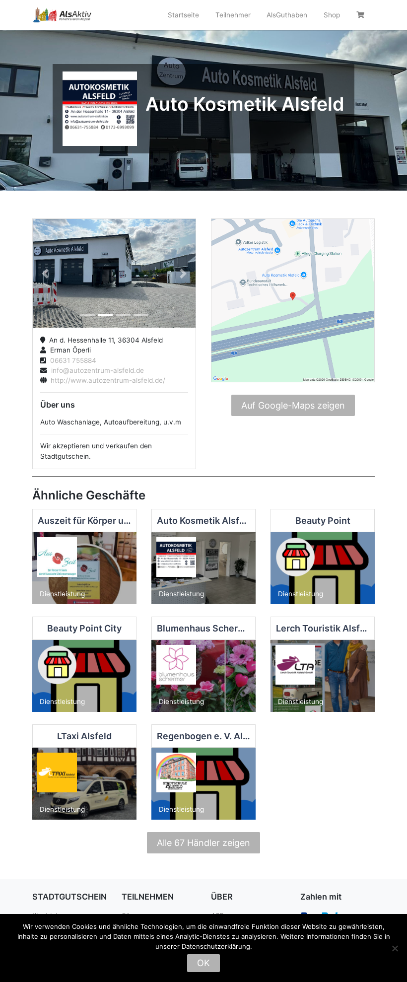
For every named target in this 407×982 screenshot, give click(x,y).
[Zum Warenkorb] (361, 14)
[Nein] (395, 948)
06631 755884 (71, 360)
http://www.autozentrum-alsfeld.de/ (106, 380)
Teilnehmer (233, 15)
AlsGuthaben (287, 15)
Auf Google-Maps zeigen (293, 405)
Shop (332, 15)
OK (203, 963)
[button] (45, 273)
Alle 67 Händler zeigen (203, 843)
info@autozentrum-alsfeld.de (95, 370)
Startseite (183, 15)
